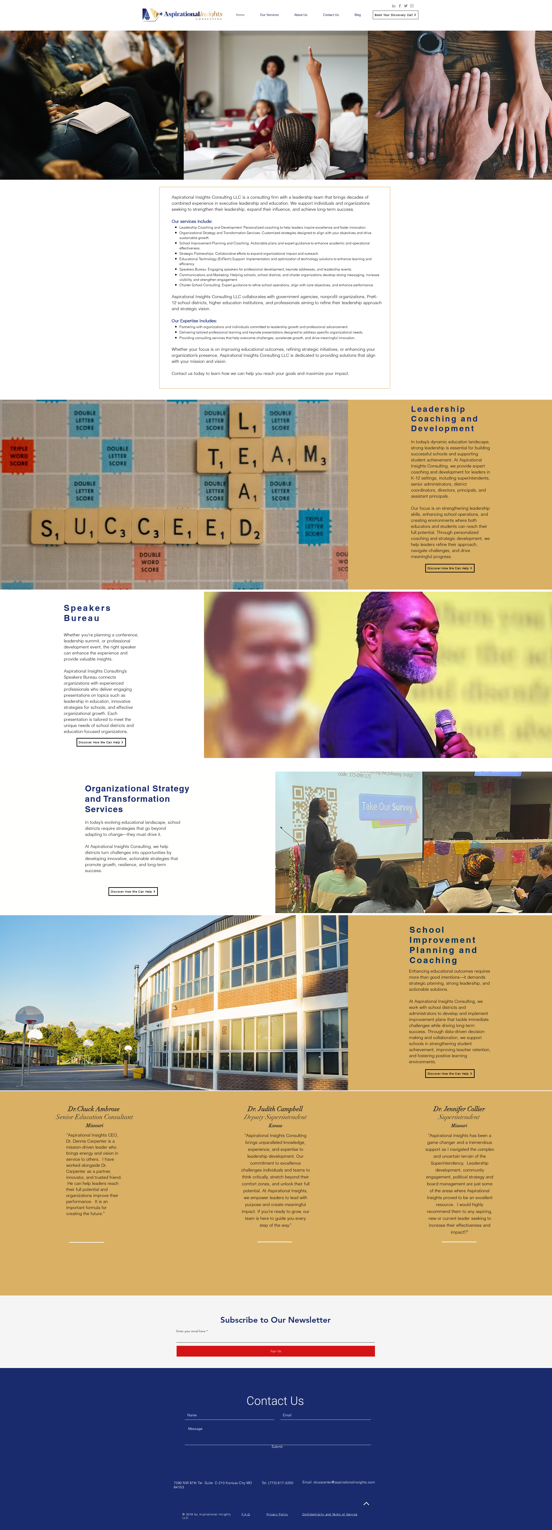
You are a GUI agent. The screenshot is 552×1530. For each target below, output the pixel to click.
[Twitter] (405, 5)
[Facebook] (399, 5)
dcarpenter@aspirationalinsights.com (344, 1482)
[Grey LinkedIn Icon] (393, 5)
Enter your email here (190, 1331)
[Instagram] (411, 5)
